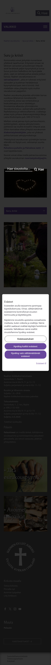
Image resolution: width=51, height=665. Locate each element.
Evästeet (41, 363)
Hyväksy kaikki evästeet (25, 346)
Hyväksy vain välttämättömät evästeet (25, 354)
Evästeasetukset (25, 338)
